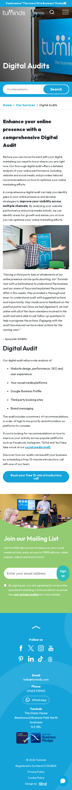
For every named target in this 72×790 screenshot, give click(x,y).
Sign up (63, 573)
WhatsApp (38, 700)
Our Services (25, 105)
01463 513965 (36, 691)
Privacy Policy (36, 772)
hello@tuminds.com (36, 679)
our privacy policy (26, 594)
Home (7, 105)
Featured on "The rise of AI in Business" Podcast (36, 3)
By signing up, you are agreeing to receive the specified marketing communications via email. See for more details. (38, 589)
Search (56, 89)
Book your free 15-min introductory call (36, 476)
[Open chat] (63, 781)
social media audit (37, 447)
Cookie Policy (36, 777)
